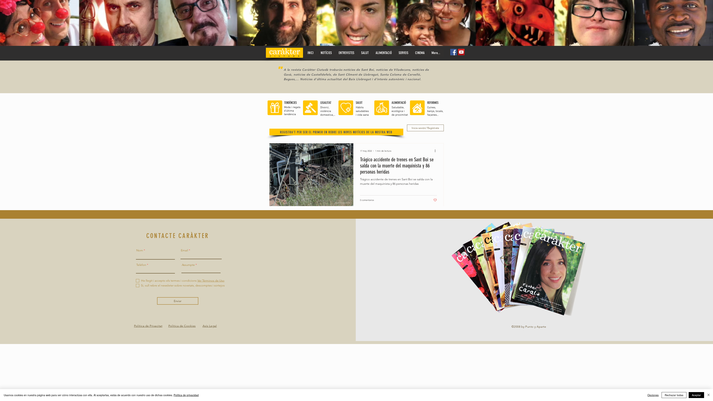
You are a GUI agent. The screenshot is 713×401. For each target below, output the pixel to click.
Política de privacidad (186, 395)
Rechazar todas (674, 395)
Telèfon (141, 264)
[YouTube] (461, 52)
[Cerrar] (708, 395)
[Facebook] (453, 52)
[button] (365, 53)
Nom (139, 250)
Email (184, 250)
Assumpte (188, 264)
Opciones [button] (653, 395)
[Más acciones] (436, 151)
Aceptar (696, 395)
